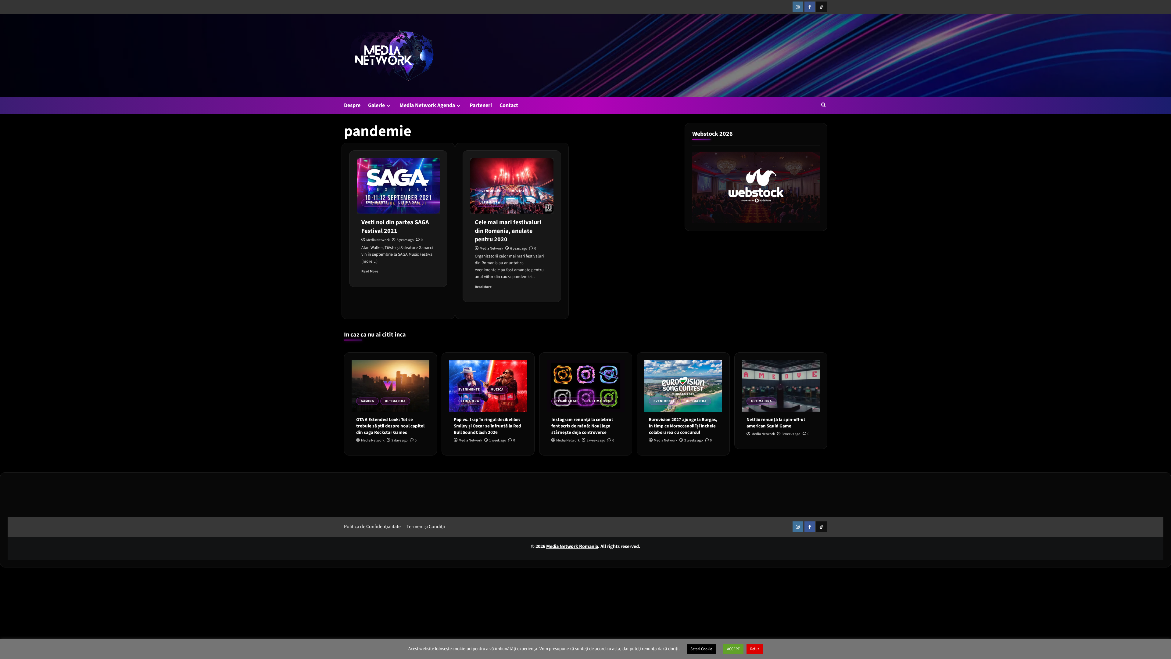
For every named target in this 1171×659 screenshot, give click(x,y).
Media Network (378, 240)
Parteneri (481, 105)
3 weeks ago (791, 434)
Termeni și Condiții (425, 526)
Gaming (367, 401)
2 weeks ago (596, 440)
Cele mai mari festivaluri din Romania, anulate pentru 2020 (508, 231)
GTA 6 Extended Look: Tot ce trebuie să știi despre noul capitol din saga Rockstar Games (390, 426)
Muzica (518, 191)
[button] (823, 104)
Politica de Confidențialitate (372, 526)
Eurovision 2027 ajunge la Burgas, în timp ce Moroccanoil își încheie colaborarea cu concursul (683, 426)
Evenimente (377, 202)
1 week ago (497, 440)
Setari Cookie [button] (701, 649)
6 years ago (518, 248)
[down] (388, 105)
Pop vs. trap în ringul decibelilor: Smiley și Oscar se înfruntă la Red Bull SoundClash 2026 (487, 426)
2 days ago (400, 440)
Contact (509, 105)
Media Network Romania (572, 546)
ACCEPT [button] (733, 649)
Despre (352, 105)
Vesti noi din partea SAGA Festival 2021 (395, 226)
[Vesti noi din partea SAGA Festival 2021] (398, 186)
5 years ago (405, 240)
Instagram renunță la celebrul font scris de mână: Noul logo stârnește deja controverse (582, 426)
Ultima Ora (408, 202)
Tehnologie (567, 401)
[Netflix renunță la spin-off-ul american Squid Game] (781, 386)
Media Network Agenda (427, 105)
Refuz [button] (754, 649)
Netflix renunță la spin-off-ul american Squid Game (776, 422)
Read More (369, 271)
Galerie (376, 105)
